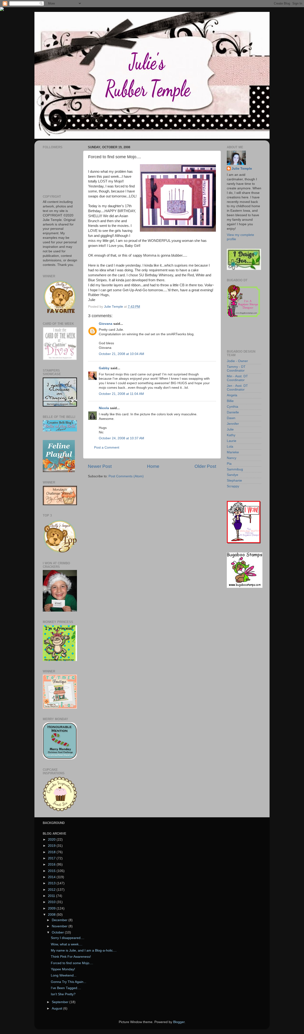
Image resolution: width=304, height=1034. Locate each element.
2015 (52, 871)
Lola (230, 446)
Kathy (231, 435)
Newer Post (100, 466)
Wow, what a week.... (66, 944)
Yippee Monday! (63, 969)
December (60, 920)
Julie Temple (242, 168)
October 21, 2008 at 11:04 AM (121, 394)
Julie (230, 429)
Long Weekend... (63, 975)
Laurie (231, 441)
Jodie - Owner (237, 361)
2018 (52, 852)
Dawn (231, 418)
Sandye (232, 475)
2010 (52, 902)
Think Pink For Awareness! (71, 956)
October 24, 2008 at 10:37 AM (121, 438)
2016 (52, 864)
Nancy (231, 458)
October (58, 932)
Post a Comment (106, 447)
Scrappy (233, 486)
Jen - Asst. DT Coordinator (237, 387)
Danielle (233, 412)
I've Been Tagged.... (66, 988)
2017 (52, 858)
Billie (230, 401)
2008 (52, 914)
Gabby (104, 368)
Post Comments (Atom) (126, 476)
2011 (52, 896)
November (60, 926)
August (57, 1008)
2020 (52, 839)
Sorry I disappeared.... (67, 938)
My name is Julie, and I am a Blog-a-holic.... (84, 950)
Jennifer (233, 424)
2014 (52, 877)
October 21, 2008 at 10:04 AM (121, 354)
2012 (52, 889)
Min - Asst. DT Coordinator (237, 378)
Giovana (106, 324)
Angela (232, 395)
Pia (229, 463)
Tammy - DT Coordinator (236, 368)
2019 (52, 845)
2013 (52, 883)
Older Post (205, 466)
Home (153, 466)
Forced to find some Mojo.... (72, 963)
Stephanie (234, 480)
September (60, 1002)
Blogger (179, 1022)
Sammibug (235, 469)
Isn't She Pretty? (63, 994)
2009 (52, 908)
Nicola (104, 408)
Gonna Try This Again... (68, 982)
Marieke (233, 452)
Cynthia (232, 406)
